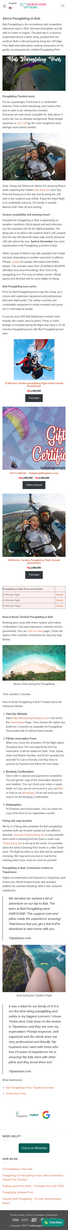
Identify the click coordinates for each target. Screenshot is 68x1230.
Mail (60, 788)
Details (59, 594)
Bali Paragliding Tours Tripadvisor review (30, 1087)
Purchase (34, 398)
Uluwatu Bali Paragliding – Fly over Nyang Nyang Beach (31, 1201)
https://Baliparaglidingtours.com (31, 718)
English (13, 3)
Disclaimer (52, 1215)
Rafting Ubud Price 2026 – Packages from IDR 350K (33, 1186)
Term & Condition (36, 1215)
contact (15, 261)
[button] (4, 6)
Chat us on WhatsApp (34, 1148)
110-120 (22, 123)
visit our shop (35, 631)
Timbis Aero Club (16, 1093)
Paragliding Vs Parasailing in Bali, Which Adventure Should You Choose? (32, 1177)
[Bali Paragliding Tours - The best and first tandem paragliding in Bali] (34, 5)
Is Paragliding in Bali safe (17, 1169)
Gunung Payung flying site (29, 834)
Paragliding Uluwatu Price (17, 1192)
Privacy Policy (17, 1215)
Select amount (34, 485)
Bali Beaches (42, 190)
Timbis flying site (12, 843)
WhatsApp (28, 792)
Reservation (17, 722)
